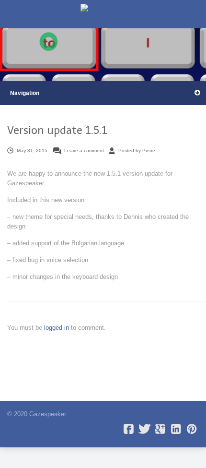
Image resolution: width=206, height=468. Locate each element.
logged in (57, 327)
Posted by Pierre (136, 150)
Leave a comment (84, 150)
